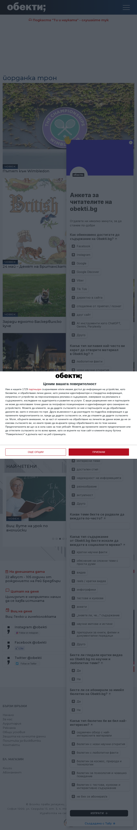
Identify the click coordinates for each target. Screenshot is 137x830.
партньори (35, 389)
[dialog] (68, 415)
